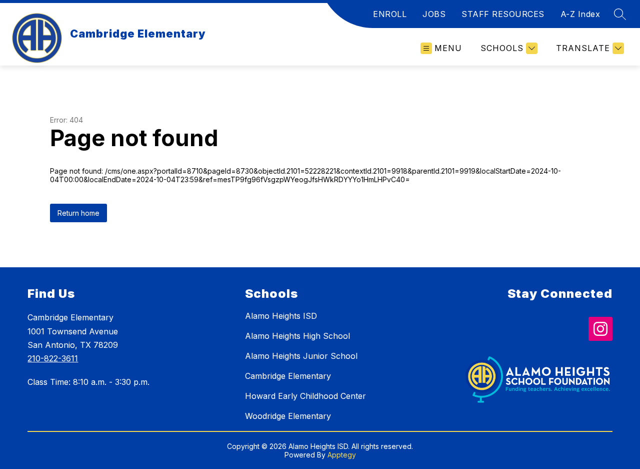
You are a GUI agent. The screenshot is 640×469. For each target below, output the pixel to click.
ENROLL (389, 14)
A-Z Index (580, 14)
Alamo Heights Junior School (301, 356)
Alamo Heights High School (297, 336)
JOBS (434, 14)
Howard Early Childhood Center (305, 396)
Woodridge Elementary (288, 416)
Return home (79, 213)
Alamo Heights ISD (281, 316)
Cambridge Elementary (288, 376)
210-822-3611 (53, 358)
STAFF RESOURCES (503, 14)
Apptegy (342, 454)
